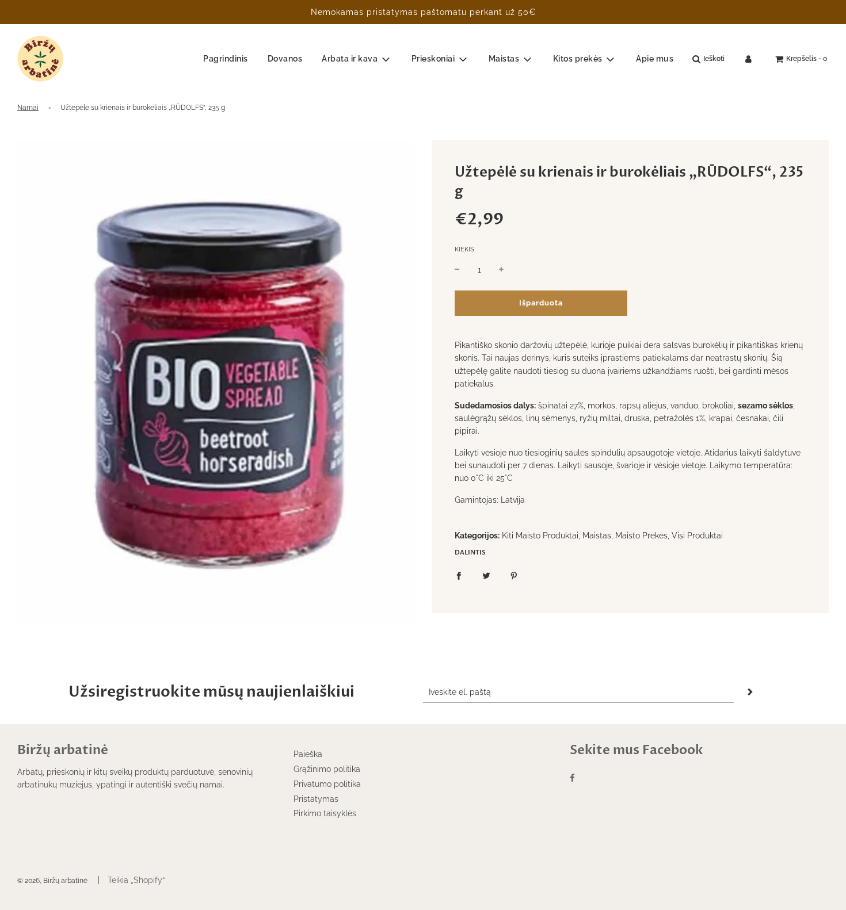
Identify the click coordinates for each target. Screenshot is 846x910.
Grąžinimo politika (327, 769)
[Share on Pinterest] (514, 575)
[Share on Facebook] (458, 575)
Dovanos (285, 58)
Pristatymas (316, 799)
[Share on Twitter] (486, 575)
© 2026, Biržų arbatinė (52, 881)
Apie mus (654, 58)
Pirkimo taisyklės (325, 813)
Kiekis (464, 249)
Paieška (308, 754)
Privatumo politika (327, 784)
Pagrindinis (225, 58)
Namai (28, 108)
